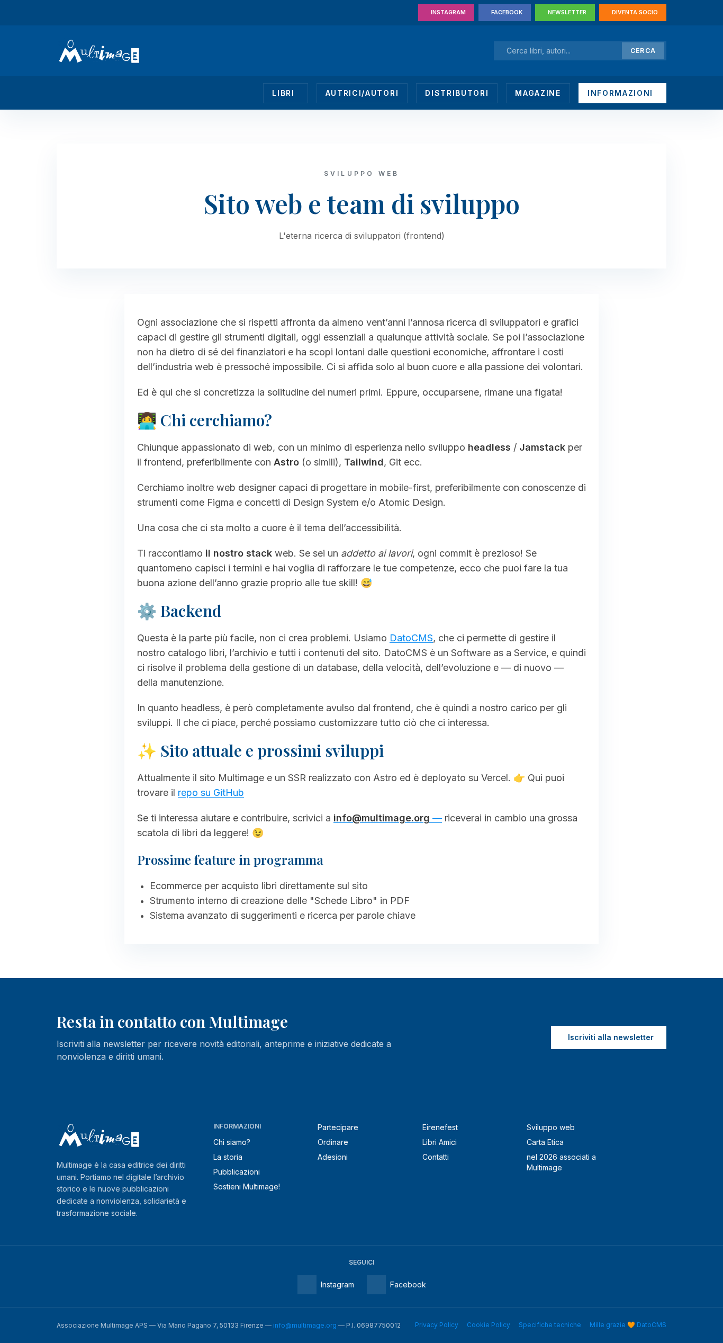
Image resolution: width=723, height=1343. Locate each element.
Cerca (643, 51)
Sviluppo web (551, 1127)
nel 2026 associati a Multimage (561, 1162)
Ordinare (333, 1142)
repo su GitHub (211, 792)
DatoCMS (411, 637)
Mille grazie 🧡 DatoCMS (628, 1325)
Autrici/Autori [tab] (362, 92)
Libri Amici (439, 1142)
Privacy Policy (436, 1325)
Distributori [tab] (457, 92)
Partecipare (338, 1127)
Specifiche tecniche (550, 1325)
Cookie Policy (488, 1325)
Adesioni (333, 1156)
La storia (227, 1156)
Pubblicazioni (236, 1171)
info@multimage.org (305, 1325)
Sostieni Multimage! (246, 1186)
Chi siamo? (231, 1142)
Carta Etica (545, 1142)
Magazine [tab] (538, 92)
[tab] (285, 93)
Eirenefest (440, 1127)
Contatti (435, 1156)
